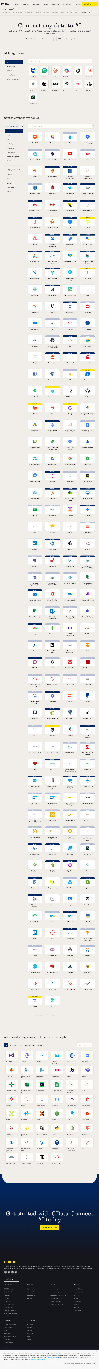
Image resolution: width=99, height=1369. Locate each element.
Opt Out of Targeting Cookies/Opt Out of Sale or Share (79, 1363)
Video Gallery (8, 1342)
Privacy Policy (52, 1357)
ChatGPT (10, 174)
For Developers (28, 12)
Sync (28, 1289)
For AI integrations (28, 39)
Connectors (38, 12)
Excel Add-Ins (8, 1307)
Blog (5, 1330)
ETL (21, 1045)
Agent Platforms (12, 75)
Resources (7, 1333)
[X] (9, 1272)
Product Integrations (57, 1292)
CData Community (10, 1324)
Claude (9, 179)
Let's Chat (87, 4)
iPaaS (15, 1045)
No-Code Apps (30, 1045)
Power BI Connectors (10, 1310)
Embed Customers (56, 1298)
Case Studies (8, 1327)
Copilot (9, 183)
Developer (41, 1045)
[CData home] (6, 4)
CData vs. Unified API (57, 1304)
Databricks (10, 187)
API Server (7, 1301)
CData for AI (66, 4)
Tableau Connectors (10, 1313)
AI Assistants (11, 66)
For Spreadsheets (17, 12)
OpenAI (29, 1339)
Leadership (77, 1301)
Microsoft (30, 1333)
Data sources (46, 39)
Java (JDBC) (8, 1292)
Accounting (10, 148)
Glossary (7, 1339)
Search (78, 4)
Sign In (76, 12)
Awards (76, 1298)
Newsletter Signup (10, 1336)
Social (9, 161)
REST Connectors (9, 1304)
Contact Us (77, 1310)
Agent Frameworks (13, 79)
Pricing (62, 12)
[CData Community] (16, 1272)
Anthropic (30, 1324)
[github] (12, 1272)
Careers (76, 1307)
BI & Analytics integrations (67, 39)
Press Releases (78, 1292)
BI (10, 1045)
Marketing (10, 144)
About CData (78, 1289)
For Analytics (6, 12)
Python (6, 1298)
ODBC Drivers (8, 1289)
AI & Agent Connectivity (58, 1295)
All (7, 62)
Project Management (13, 157)
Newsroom (77, 1295)
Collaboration (11, 152)
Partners (76, 1304)
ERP (8, 139)
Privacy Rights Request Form (36, 1359)
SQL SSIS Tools (31, 1295)
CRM (8, 135)
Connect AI (30, 1292)
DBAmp (29, 1298)
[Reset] (89, 61)
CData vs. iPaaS (55, 1301)
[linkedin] (5, 1272)
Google (9, 191)
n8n (8, 196)
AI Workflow (10, 71)
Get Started (84, 12)
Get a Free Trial (47, 1227)
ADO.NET (7, 1295)
